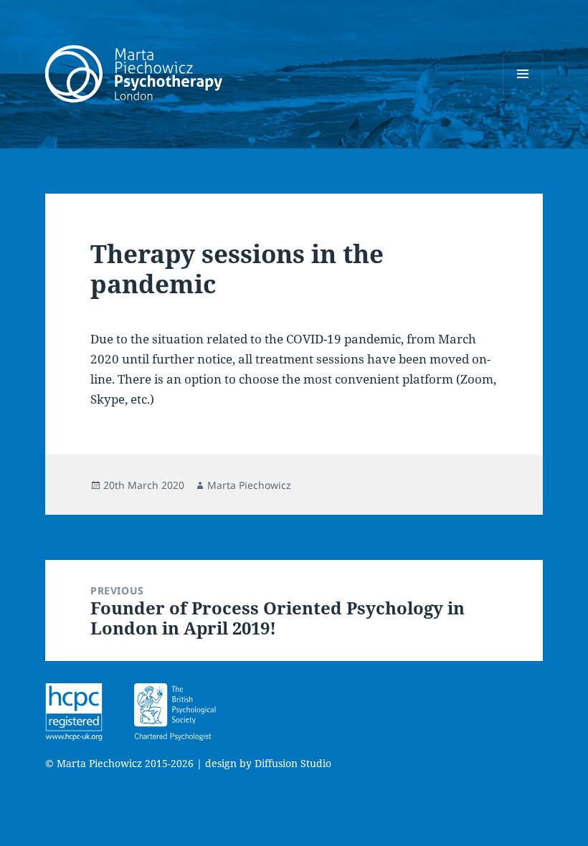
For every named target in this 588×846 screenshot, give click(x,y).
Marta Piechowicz (249, 485)
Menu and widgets (523, 93)
